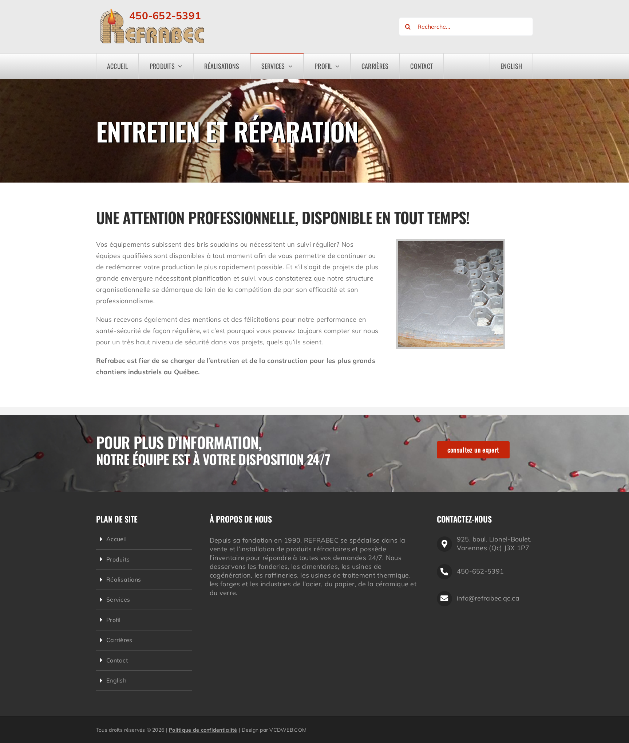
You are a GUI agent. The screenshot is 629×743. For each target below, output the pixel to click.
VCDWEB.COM (287, 730)
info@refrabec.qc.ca (488, 598)
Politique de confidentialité (203, 730)
